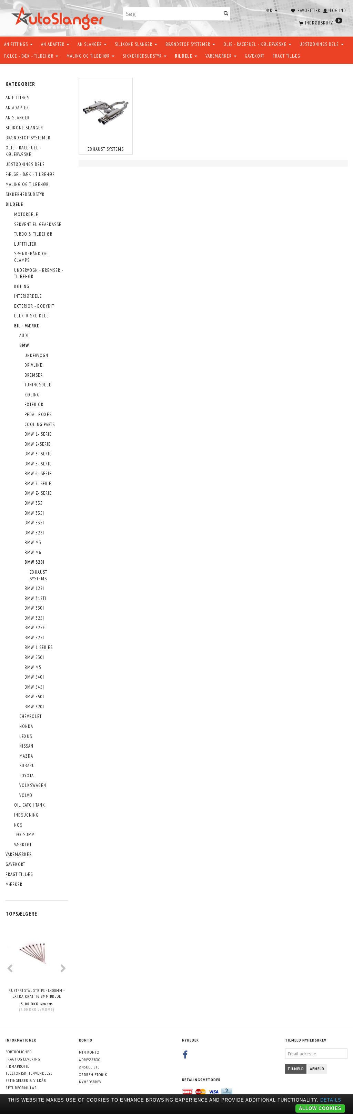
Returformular (21, 1087)
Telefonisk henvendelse (29, 1073)
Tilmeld (296, 1068)
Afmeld (317, 1068)
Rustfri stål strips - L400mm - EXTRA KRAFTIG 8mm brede (37, 993)
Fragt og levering (23, 1059)
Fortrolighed (19, 1051)
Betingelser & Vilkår (26, 1080)
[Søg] (226, 14)
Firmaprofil (17, 1066)
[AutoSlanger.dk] (58, 17)
